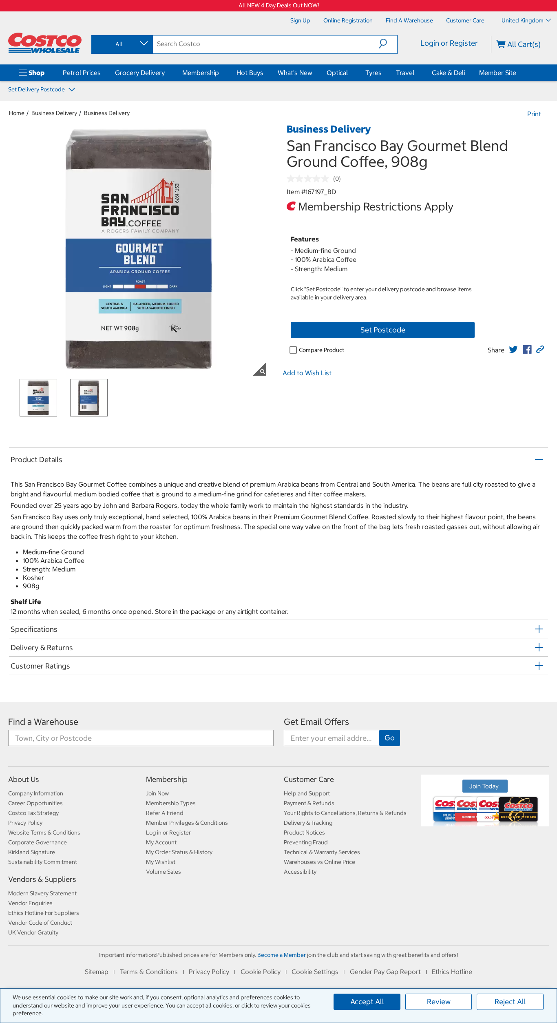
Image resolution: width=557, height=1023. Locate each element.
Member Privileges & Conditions (187, 822)
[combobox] (121, 44)
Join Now (157, 793)
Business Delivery (54, 113)
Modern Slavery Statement (42, 893)
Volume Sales (163, 871)
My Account (161, 842)
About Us (23, 779)
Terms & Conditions (149, 972)
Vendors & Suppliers (42, 879)
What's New (295, 73)
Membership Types (171, 803)
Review (439, 1001)
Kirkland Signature (31, 852)
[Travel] (416, 73)
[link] (513, 349)
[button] (388, 43)
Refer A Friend (164, 813)
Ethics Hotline (452, 972)
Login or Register (449, 43)
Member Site (497, 73)
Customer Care (309, 779)
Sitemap (96, 972)
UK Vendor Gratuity (33, 932)
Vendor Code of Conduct (40, 922)
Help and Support (307, 793)
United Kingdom (523, 20)
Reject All (510, 1001)
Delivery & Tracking (308, 822)
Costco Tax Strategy (33, 813)
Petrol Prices (82, 73)
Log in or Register (168, 832)
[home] (45, 43)
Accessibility (300, 871)
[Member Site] (517, 73)
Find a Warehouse (43, 721)
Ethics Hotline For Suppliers (43, 913)
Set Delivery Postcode (37, 89)
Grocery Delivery (140, 73)
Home (16, 113)
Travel (405, 73)
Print (534, 114)
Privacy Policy (25, 822)
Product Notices (304, 832)
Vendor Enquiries (30, 903)
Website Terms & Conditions (44, 832)
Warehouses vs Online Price (319, 862)
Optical (337, 73)
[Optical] (349, 73)
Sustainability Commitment (42, 862)
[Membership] (220, 73)
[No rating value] (310, 178)
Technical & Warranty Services (322, 852)
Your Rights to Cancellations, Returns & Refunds (345, 813)
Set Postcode (382, 329)
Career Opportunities (35, 803)
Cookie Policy (261, 972)
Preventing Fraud (306, 842)
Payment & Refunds (309, 803)
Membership (200, 73)
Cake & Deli (448, 73)
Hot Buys (250, 73)
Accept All (367, 1001)
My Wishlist (160, 862)
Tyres (373, 73)
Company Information (35, 793)
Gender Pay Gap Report (385, 972)
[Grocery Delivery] (166, 73)
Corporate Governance (37, 842)
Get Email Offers (316, 721)
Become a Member (281, 955)
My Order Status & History (179, 852)
